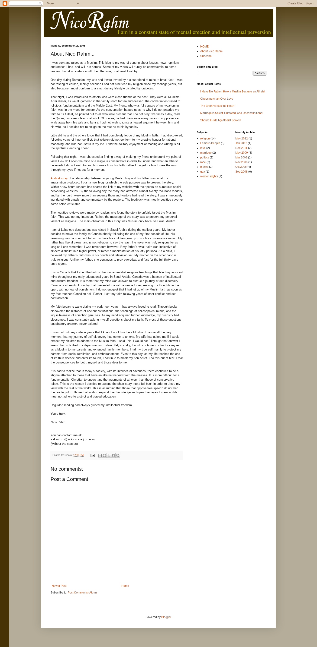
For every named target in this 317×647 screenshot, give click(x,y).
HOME (204, 46)
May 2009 (241, 152)
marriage (206, 152)
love (203, 148)
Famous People (210, 143)
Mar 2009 (241, 157)
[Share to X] (109, 455)
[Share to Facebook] (113, 455)
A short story (59, 178)
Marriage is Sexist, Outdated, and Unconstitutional (231, 113)
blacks (204, 166)
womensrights (209, 176)
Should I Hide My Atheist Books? (220, 120)
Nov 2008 (241, 162)
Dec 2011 (241, 148)
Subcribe (206, 56)
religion (205, 138)
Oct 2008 (241, 166)
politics (204, 157)
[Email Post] (92, 455)
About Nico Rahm (211, 51)
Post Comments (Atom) (82, 592)
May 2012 (241, 138)
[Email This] (100, 455)
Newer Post (59, 585)
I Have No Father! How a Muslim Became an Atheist (232, 91)
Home (125, 585)
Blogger (166, 617)
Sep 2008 (241, 171)
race (203, 162)
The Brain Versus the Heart (217, 105)
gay (202, 171)
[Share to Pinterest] (117, 455)
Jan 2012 (241, 143)
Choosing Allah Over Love (216, 98)
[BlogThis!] (104, 455)
